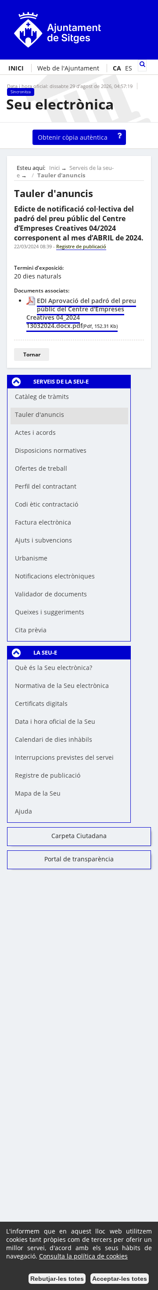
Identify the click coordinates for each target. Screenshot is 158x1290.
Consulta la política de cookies (83, 1256)
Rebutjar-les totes (57, 1278)
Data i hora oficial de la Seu (55, 721)
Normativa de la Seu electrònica (62, 685)
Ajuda (23, 811)
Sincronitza (21, 92)
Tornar (31, 354)
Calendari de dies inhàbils (53, 739)
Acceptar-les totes (119, 1278)
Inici (54, 168)
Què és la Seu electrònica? (53, 667)
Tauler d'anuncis (61, 175)
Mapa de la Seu (38, 793)
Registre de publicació (47, 775)
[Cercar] (142, 64)
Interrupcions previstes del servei (64, 757)
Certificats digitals (41, 703)
